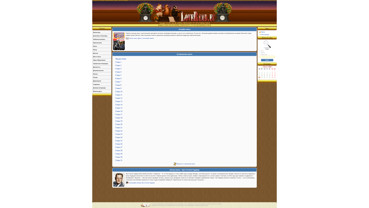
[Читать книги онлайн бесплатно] (184, 21)
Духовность (96, 67)
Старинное (96, 84)
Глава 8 (118, 85)
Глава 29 (118, 154)
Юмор (95, 50)
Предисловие (120, 59)
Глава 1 (118, 62)
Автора (263, 52)
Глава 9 (118, 88)
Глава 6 (118, 78)
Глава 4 (118, 72)
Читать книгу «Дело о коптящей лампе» (141, 38)
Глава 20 (118, 124)
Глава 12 (118, 98)
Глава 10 (118, 91)
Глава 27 (118, 147)
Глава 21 (118, 127)
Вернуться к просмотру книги (186, 164)
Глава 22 (118, 131)
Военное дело (97, 91)
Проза (95, 46)
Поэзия (95, 77)
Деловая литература (99, 88)
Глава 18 (118, 118)
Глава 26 (118, 144)
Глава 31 (118, 160)
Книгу (262, 51)
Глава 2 (118, 65)
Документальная (98, 70)
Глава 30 (118, 157)
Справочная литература (100, 63)
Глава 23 (118, 134)
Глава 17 (118, 114)
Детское (95, 53)
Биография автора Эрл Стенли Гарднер (142, 183)
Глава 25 (118, 141)
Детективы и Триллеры (100, 36)
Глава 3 (118, 69)
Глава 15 (118, 108)
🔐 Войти (262, 32)
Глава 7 (118, 82)
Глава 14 (118, 105)
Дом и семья (97, 56)
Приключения (97, 43)
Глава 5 (118, 75)
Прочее (95, 74)
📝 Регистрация (264, 34)
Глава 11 (118, 95)
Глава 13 (118, 101)
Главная (102, 28)
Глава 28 (118, 150)
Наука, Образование (99, 60)
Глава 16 (118, 111)
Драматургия (97, 81)
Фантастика (96, 32)
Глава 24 (118, 137)
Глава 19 (118, 121)
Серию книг (264, 54)
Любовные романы (99, 39)
